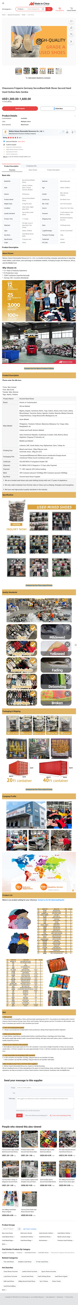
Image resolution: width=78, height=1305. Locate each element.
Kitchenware (43, 1240)
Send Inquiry (20, 108)
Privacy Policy (69, 1297)
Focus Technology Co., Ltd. (25, 1297)
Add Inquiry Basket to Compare (39, 78)
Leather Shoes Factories (29, 1271)
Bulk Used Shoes (9, 1281)
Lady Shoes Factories (10, 1276)
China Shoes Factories (11, 1271)
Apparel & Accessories (14, 15)
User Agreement (50, 1297)
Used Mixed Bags (7, 1240)
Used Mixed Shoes (7, 1237)
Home (3, 15)
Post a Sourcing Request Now (60, 1115)
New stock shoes (7, 1233)
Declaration (60, 1297)
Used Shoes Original (61, 1276)
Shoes (23, 15)
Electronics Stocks (26, 1233)
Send (19, 1115)
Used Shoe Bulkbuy (10, 1286)
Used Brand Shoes (44, 1237)
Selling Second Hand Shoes (26, 1281)
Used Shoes (31, 15)
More (4, 1290)
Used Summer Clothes (46, 1233)
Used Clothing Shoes (44, 1276)
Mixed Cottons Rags (63, 1237)
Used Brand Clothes (27, 1237)
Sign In (5, 157)
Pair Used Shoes (9, 1262)
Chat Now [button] (59, 109)
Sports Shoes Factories (48, 1271)
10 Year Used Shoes (42, 1262)
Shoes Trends (56, 1281)
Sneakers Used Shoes (24, 1262)
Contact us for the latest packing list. (51, 900)
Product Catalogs (30, 1229)
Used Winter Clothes (63, 1233)
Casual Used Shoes (27, 1276)
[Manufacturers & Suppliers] (39, 3)
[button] (69, 170)
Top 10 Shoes (44, 1281)
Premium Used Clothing (64, 1240)
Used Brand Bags (26, 1240)
